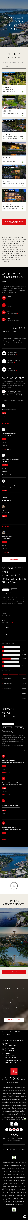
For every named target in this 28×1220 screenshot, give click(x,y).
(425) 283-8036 (9, 1050)
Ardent (3, 510)
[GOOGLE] (21, 1129)
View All (14, 972)
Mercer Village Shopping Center (10, 459)
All (4, 391)
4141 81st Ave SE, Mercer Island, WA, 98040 (11, 829)
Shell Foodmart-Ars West (8, 433)
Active (5, 394)
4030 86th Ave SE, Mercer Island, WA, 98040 (12, 784)
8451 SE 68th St (6, 461)
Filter (8, 66)
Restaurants (11, 391)
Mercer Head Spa (6, 536)
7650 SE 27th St (6, 538)
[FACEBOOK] (6, 1129)
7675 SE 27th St (6, 512)
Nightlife (19, 394)
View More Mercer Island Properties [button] (14, 222)
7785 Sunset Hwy (6, 487)
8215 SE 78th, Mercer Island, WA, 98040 (11, 807)
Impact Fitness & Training (8, 485)
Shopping (20, 391)
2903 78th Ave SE (6, 435)
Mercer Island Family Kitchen (9, 409)
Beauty (11, 394)
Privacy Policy (20, 1149)
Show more (14, 559)
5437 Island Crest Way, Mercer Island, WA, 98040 (13, 762)
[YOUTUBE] (17, 1129)
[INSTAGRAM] (10, 1129)
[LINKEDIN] (14, 1129)
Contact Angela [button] (14, 1020)
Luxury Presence (14, 1140)
